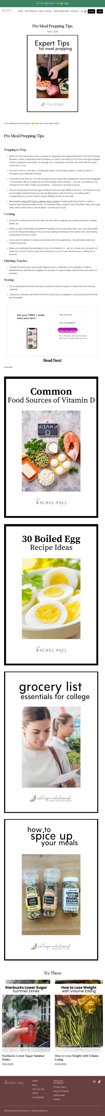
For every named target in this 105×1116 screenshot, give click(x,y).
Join (100, 11)
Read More (7, 1064)
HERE (66, 4)
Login (91, 11)
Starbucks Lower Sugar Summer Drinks (23, 1057)
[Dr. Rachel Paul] (6, 11)
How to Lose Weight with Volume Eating (77, 1057)
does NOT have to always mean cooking (40, 202)
